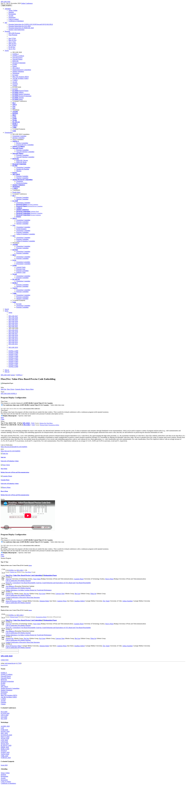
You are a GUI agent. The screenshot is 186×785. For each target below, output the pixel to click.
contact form (4, 660)
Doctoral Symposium (18, 63)
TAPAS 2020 (5, 754)
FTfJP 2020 (4, 730)
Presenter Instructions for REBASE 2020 (21, 28)
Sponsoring (12, 17)
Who (2, 387)
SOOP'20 (4, 750)
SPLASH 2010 (13, 347)
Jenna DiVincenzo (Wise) (13, 601)
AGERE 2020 (5, 726)
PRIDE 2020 (5, 747)
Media (3, 499)
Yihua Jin (93, 593)
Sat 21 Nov (12, 49)
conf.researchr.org (9, 663)
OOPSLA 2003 (13, 361)
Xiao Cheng (10, 389)
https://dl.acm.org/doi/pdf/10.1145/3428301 (14, 447)
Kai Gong (42, 593)
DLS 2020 (4, 711)
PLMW (14, 64)
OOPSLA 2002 (13, 363)
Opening (15, 83)
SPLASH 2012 (13, 342)
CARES (15, 80)
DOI (2, 449)
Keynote (19, 304)
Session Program (6, 558)
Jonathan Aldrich (79, 601)
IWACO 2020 (5, 737)
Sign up (7, 371)
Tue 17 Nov (12, 42)
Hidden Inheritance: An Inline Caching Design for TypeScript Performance (29, 590)
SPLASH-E (16, 68)
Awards (11, 15)
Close (2, 419)
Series (10, 312)
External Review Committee (25, 145)
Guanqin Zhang (20, 389)
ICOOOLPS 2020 (6, 735)
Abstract (3, 427)
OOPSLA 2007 (13, 354)
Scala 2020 (4, 765)
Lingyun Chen (60, 593)
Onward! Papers (17, 59)
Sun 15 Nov (12, 38)
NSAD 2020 (5, 744)
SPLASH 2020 (5, 375)
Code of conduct (14, 19)
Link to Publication (6, 445)
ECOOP (15, 89)
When (2, 421)
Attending (8, 8)
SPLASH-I (26, 423)
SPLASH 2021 (13, 326)
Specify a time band (25, 416)
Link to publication (11, 580)
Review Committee (22, 143)
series (12, 375)
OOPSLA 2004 (13, 359)
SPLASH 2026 (13, 318)
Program (7, 31)
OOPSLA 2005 (13, 358)
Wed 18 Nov (12, 43)
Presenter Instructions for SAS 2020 (20, 26)
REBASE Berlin (21, 162)
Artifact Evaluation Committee (25, 234)
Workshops (15, 73)
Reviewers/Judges (21, 183)
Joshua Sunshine (127, 601)
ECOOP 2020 (5, 713)
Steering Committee (18, 138)
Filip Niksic (49, 423)
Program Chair (20, 269)
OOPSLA (15, 54)
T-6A (32, 423)
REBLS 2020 (5, 749)
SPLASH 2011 (13, 344)
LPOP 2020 (4, 742)
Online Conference (27, 3)
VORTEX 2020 (6, 757)
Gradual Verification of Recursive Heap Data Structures (23, 597)
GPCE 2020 (4, 715)
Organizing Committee (19, 136)
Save (2, 417)
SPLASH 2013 (13, 340)
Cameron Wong (62, 601)
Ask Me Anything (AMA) (20, 78)
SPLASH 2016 (13, 335)
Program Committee (22, 150)
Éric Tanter (106, 601)
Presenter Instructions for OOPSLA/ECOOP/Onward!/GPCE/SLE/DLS (31, 24)
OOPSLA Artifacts (18, 56)
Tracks (7, 50)
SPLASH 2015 (13, 337)
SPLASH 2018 (13, 332)
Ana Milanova (10, 586)
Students (11, 12)
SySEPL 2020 (5, 752)
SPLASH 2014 (13, 339)
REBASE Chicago (22, 160)
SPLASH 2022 (13, 325)
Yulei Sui (3, 389)
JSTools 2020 (5, 738)
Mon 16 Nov (12, 40)
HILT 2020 (4, 733)
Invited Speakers (21, 229)
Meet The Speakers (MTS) (20, 77)
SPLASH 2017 (13, 333)
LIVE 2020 (4, 740)
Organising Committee (23, 262)
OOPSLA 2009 (13, 351)
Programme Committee (23, 264)
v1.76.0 (18, 663)
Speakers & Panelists (22, 169)
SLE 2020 (4, 718)
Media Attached (26, 580)
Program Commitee (22, 176)
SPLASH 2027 (13, 316)
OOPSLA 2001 (13, 365)
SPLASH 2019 (13, 330)
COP (2, 728)
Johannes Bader (44, 601)
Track (2, 392)
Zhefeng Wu (43, 423)
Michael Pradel (44, 425)
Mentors (18, 171)
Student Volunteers (18, 71)
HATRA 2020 (5, 731)
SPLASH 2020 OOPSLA (9, 393)
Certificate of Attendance (16, 21)
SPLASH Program (14, 33)
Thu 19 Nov (12, 45)
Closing (14, 85)
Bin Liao (77, 593)
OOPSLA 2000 (13, 366)
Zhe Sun (26, 593)
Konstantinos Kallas (54, 425)
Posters (14, 66)
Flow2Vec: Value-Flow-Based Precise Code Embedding (24, 575)
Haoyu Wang (30, 389)
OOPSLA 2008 (13, 352)
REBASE (15, 61)
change (30, 565)
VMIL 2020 (4, 756)
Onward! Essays (17, 57)
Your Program (13, 35)
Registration (12, 14)
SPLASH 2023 (13, 323)
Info (6, 22)
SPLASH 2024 (13, 321)
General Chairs (20, 267)
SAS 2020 (4, 717)
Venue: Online (13, 10)
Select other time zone (57, 405)
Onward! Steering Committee (25, 152)
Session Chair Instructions (16, 29)
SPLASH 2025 (13, 319)
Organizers (19, 181)
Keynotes (15, 75)
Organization (9, 132)
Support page (4, 665)
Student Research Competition (21, 70)
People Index (16, 192)
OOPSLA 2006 (13, 356)
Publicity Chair (20, 272)
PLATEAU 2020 (6, 745)
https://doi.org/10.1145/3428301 (10, 451)
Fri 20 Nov (12, 47)
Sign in (7, 370)
